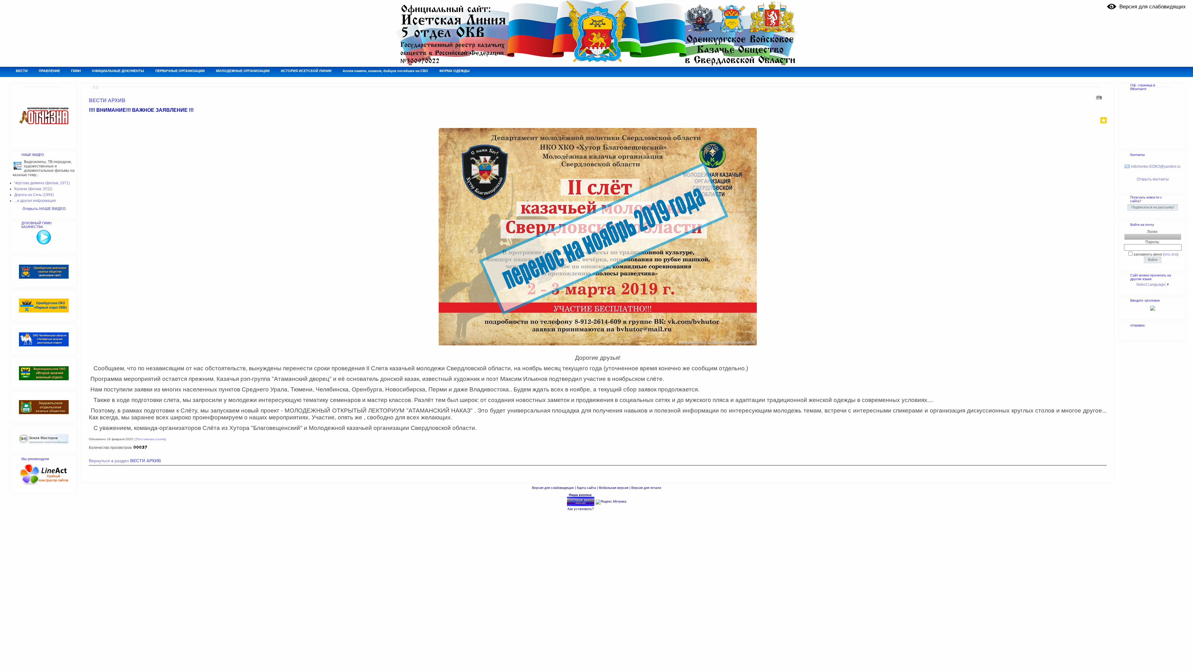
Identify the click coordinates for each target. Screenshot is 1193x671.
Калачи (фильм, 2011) (33, 189)
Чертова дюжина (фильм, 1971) (42, 183)
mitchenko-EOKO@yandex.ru (1156, 166)
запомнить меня (1147, 254)
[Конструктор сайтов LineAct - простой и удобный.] (44, 483)
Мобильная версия (613, 488)
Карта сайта (586, 488)
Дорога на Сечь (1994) (34, 195)
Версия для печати (646, 488)
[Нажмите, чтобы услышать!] (43, 243)
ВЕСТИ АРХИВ (107, 100)
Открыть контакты (1153, 179)
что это (1170, 254)
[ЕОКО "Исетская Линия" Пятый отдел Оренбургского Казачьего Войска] (580, 505)
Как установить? (581, 509)
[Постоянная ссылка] (150, 439)
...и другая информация (35, 201)
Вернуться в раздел (125, 461)
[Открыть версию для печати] (1099, 97)
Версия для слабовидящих (553, 488)
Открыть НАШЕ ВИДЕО (44, 209)
